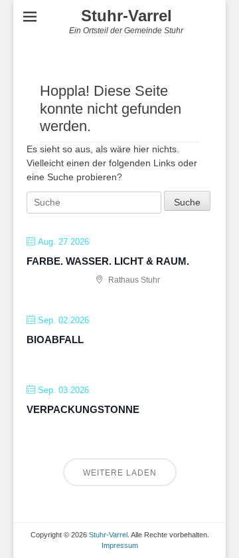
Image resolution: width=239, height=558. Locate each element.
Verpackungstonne (83, 409)
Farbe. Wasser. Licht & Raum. (108, 261)
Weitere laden (120, 473)
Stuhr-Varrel (126, 16)
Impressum (120, 545)
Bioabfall (55, 339)
